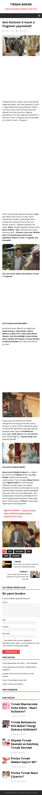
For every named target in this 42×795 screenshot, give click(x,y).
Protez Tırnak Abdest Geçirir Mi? (14, 680)
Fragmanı (16, 556)
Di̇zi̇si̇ (6, 556)
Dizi (28, 551)
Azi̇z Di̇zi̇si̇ (19, 551)
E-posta (5, 627)
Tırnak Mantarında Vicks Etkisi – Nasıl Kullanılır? (20, 663)
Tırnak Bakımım (23, 31)
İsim (3, 620)
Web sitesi (6, 633)
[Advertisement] (21, 79)
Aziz (10, 551)
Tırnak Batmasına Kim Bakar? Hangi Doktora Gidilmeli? (24, 725)
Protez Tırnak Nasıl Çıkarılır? (12, 684)
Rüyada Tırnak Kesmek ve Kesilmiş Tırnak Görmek (24, 743)
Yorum (4, 602)
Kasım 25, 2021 (9, 31)
